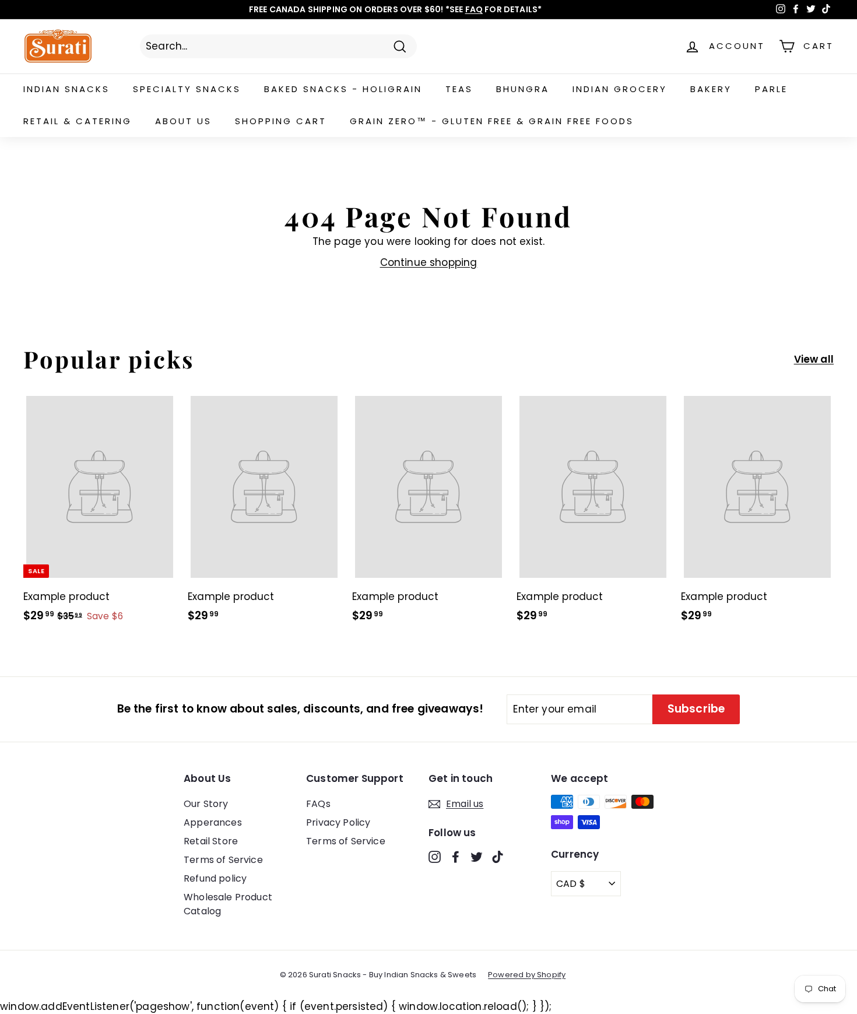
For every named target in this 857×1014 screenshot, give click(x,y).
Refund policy (215, 878)
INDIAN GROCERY (619, 89)
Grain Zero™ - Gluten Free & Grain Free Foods (492, 121)
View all (814, 359)
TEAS (459, 89)
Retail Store (211, 841)
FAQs (318, 804)
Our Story (206, 804)
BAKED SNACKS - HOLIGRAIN (343, 89)
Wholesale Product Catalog (228, 904)
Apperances (213, 822)
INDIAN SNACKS (66, 89)
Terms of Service (223, 859)
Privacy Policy (338, 822)
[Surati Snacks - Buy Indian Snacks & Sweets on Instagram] (434, 857)
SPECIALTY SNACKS (187, 89)
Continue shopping (428, 262)
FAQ (474, 9)
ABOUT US (183, 121)
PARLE (771, 89)
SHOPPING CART (280, 121)
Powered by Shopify (527, 974)
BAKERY (711, 89)
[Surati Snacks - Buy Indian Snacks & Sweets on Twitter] (476, 857)
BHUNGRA (522, 89)
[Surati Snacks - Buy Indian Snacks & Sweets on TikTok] (497, 857)
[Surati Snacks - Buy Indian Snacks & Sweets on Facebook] (455, 857)
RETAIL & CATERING (77, 121)
